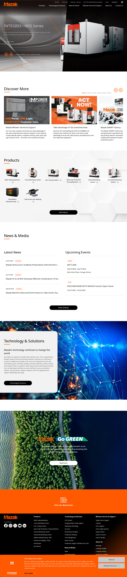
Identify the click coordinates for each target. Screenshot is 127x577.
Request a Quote (75, 2)
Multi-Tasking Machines (41, 520)
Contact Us (119, 6)
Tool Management (70, 537)
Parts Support (100, 526)
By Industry (37, 546)
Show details (28, 573)
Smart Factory (69, 540)
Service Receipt (100, 537)
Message (98, 545)
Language (114, 2)
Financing (65, 2)
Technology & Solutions (57, 6)
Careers (57, 2)
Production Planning (71, 535)
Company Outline (101, 548)
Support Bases (100, 532)
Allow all (111, 559)
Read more (63, 463)
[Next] (11, 54)
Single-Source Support (102, 520)
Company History (101, 551)
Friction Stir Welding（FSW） (42, 540)
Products (42, 6)
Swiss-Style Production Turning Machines (46, 529)
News (66, 551)
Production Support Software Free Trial (77, 543)
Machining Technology (71, 526)
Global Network (122, 2)
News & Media (70, 548)
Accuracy (67, 529)
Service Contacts (101, 535)
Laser (107, 2)
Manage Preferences (110, 565)
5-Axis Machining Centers (41, 523)
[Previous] (6, 54)
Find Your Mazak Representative (93, 2)
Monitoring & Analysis (71, 532)
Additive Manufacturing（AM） (43, 537)
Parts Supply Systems (102, 529)
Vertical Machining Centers (42, 532)
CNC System (68, 520)
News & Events (74, 6)
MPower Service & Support (92, 6)
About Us (108, 6)
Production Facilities (102, 554)
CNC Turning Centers (40, 526)
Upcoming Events (70, 554)
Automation (37, 543)
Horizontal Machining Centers (43, 535)
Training (98, 523)
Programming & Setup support (74, 523)
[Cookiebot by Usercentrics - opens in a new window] (12, 573)
